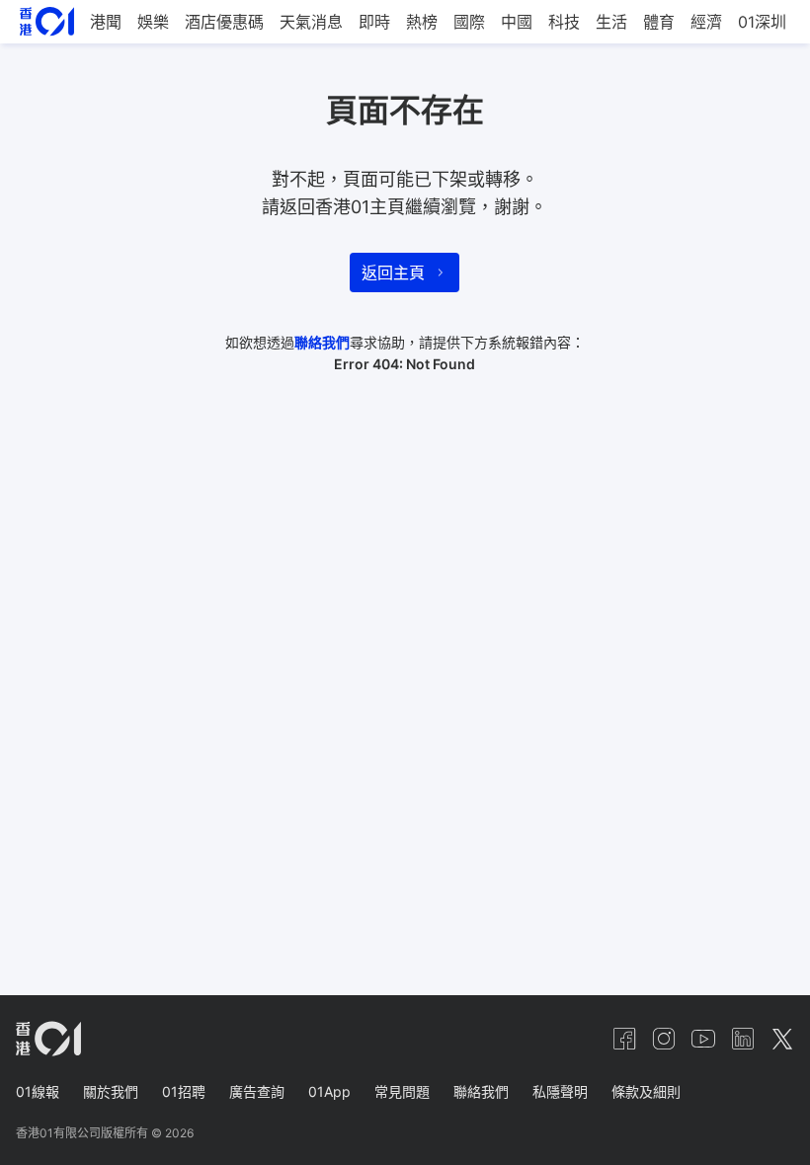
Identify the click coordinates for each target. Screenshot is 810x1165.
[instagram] (664, 1038)
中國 (516, 22)
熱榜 (422, 22)
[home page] (47, 21)
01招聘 (183, 1091)
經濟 (706, 22)
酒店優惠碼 (224, 22)
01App (329, 1091)
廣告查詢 (256, 1091)
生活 (611, 22)
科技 (564, 22)
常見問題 (402, 1091)
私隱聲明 (560, 1091)
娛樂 (153, 22)
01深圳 (762, 22)
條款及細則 (646, 1091)
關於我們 (110, 1091)
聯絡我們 (322, 342)
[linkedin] (743, 1038)
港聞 (106, 22)
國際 (469, 22)
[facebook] (624, 1038)
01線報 (37, 1091)
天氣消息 (311, 22)
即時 (374, 22)
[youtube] (703, 1038)
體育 (659, 22)
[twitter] (782, 1038)
